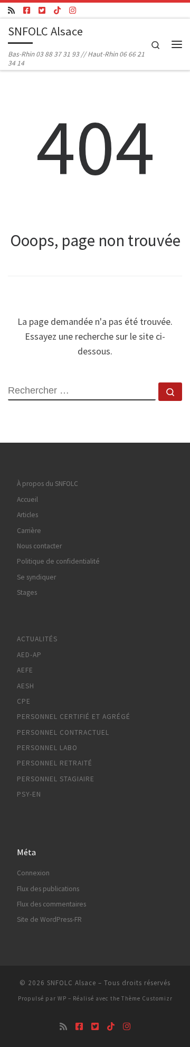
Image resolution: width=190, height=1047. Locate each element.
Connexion (33, 872)
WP (62, 998)
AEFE (25, 670)
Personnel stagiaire (55, 778)
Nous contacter (39, 545)
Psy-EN (29, 794)
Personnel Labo (47, 747)
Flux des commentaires (51, 904)
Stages (27, 592)
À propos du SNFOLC (47, 483)
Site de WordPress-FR (49, 919)
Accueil (27, 499)
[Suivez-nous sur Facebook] (26, 10)
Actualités (37, 638)
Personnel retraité (54, 763)
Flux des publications (48, 888)
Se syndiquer (36, 577)
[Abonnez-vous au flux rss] (11, 10)
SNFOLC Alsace (71, 982)
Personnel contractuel (63, 732)
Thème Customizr (147, 998)
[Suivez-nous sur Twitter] (42, 10)
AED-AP (29, 654)
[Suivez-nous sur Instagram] (72, 10)
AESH (25, 685)
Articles (27, 514)
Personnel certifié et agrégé (73, 716)
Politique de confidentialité (58, 561)
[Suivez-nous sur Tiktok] (57, 10)
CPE (24, 701)
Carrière (29, 530)
